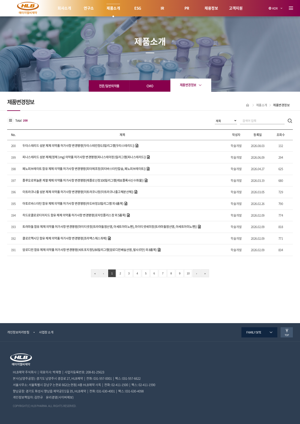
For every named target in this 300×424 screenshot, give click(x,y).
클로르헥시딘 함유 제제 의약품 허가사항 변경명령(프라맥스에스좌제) (64, 238)
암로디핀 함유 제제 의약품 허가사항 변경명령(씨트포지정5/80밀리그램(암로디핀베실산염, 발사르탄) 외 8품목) (89, 249)
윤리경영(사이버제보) (60, 397)
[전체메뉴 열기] (291, 8)
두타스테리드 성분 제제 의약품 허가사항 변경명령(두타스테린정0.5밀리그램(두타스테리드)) (78, 145)
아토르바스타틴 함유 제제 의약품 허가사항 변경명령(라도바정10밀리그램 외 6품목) (73, 203)
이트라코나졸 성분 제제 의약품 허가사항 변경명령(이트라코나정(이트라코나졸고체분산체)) (78, 191)
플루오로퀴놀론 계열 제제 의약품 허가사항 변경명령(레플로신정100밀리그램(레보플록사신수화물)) (83, 180)
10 (188, 273)
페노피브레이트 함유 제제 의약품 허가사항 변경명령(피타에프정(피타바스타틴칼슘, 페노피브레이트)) (84, 168)
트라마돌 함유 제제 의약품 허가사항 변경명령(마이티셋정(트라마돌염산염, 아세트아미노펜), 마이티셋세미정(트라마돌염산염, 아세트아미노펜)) (109, 226)
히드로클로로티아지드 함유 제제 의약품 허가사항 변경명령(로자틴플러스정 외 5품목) (74, 215)
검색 (290, 120)
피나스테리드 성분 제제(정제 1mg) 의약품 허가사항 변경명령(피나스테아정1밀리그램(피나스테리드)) (84, 157)
